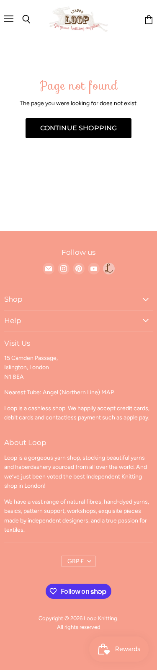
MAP (107, 392)
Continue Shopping (78, 128)
